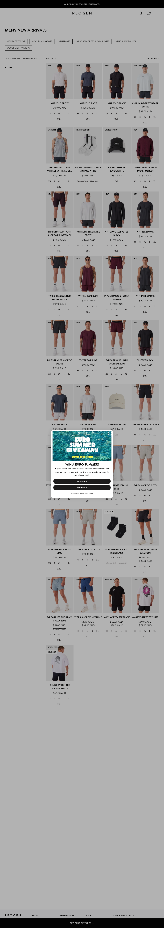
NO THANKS (82, 487)
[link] (82, 446)
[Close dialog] (109, 433)
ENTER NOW (82, 481)
